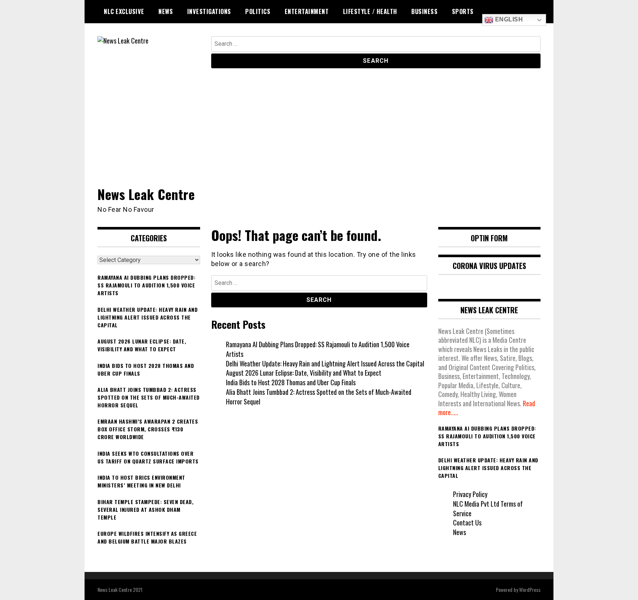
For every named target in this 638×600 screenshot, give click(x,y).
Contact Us (467, 522)
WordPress (530, 589)
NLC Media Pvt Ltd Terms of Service (488, 508)
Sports (463, 11)
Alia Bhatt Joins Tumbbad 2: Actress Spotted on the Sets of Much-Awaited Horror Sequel (318, 396)
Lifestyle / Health (370, 11)
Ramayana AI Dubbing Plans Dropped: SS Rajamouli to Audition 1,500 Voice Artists (317, 349)
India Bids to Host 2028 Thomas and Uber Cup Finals (291, 382)
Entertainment (307, 11)
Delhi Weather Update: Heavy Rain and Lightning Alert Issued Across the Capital (325, 363)
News (165, 11)
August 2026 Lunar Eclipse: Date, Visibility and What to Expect (303, 372)
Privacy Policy (470, 494)
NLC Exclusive (124, 11)
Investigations (209, 11)
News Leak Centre (146, 194)
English (508, 19)
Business (424, 11)
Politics (257, 11)
